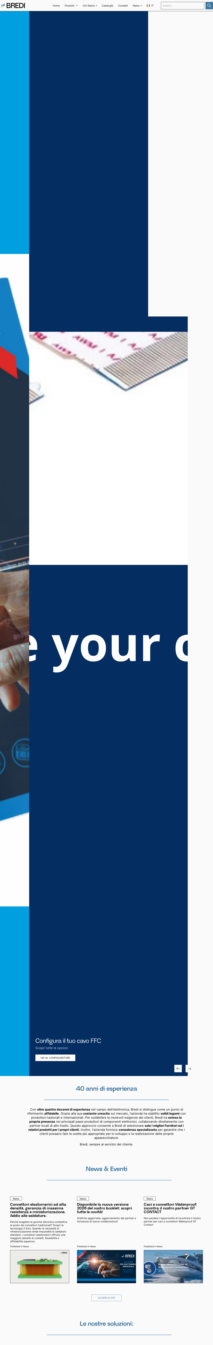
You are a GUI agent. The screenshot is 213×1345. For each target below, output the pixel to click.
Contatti (123, 5)
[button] (71, 6)
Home (56, 5)
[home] (12, 5)
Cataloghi (107, 5)
